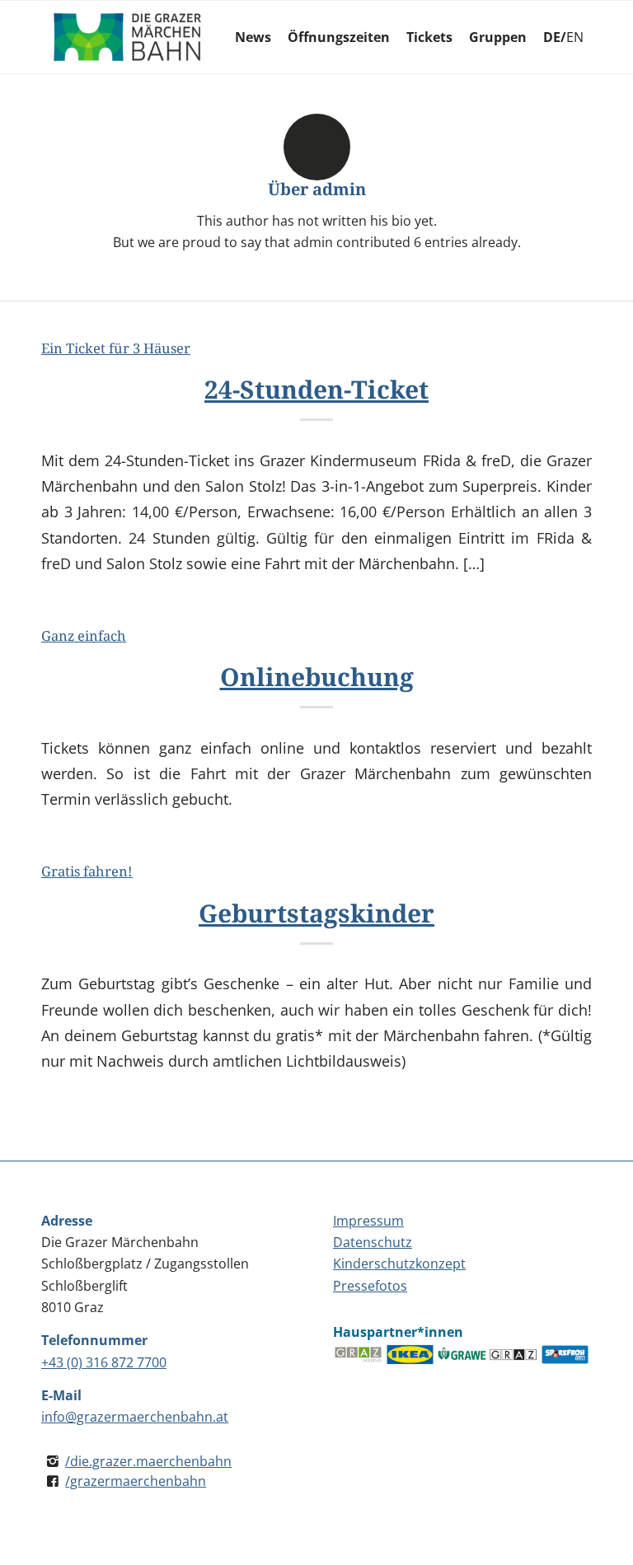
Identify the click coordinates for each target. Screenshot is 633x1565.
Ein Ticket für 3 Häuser (115, 348)
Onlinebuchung (317, 677)
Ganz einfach (83, 635)
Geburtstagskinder (316, 913)
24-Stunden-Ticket (316, 389)
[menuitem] (253, 37)
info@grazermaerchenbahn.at (134, 1417)
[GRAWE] (463, 1355)
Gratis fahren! (87, 871)
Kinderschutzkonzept (399, 1263)
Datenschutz (372, 1242)
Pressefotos (370, 1286)
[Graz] (514, 1355)
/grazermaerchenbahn (135, 1481)
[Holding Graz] (359, 1355)
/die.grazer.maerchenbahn (148, 1461)
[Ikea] (411, 1355)
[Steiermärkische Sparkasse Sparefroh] (566, 1355)
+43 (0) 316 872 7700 (103, 1362)
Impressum (368, 1221)
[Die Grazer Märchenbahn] (127, 37)
